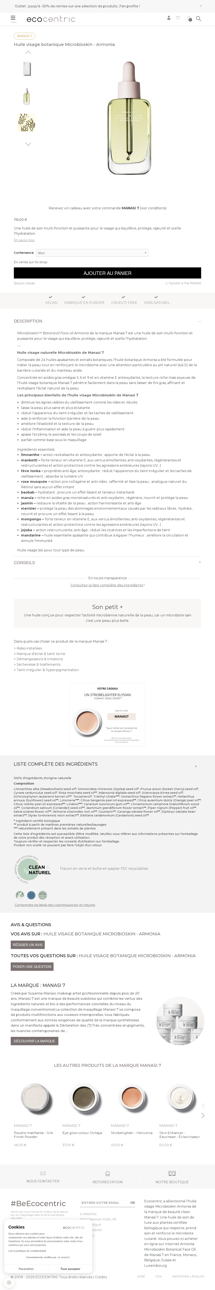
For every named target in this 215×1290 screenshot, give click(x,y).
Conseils (24, 562)
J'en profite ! (129, 6)
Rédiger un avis (28, 944)
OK (132, 1202)
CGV (158, 1276)
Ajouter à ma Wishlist (185, 283)
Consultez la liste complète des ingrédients (107, 585)
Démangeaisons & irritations (40, 659)
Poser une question (32, 966)
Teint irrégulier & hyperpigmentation (48, 670)
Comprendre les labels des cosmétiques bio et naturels (55, 905)
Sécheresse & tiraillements (38, 664)
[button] (9, 1282)
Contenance (24, 253)
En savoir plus (24, 240)
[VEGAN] (20, 895)
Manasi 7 (24, 36)
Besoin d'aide (24, 283)
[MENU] (17, 18)
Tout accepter (70, 1268)
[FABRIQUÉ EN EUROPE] (31, 895)
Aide (141, 1276)
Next (28, 144)
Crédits (101, 1277)
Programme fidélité (98, 1219)
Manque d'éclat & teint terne (41, 654)
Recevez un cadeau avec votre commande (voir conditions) (107, 208)
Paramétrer (26, 1268)
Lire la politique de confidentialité (27, 1251)
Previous (28, 52)
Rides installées (29, 648)
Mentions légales (188, 1276)
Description (28, 321)
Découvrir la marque (34, 1041)
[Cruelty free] (42, 895)
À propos (88, 1214)
